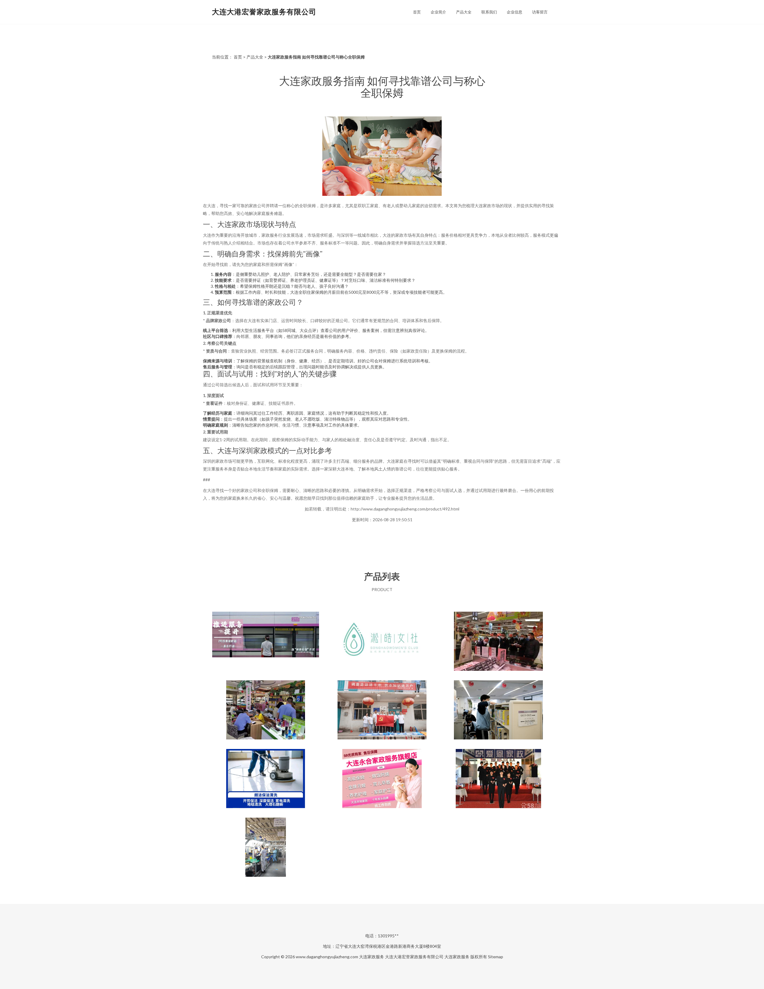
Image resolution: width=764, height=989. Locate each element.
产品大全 (464, 12)
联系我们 (489, 12)
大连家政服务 (371, 956)
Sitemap (495, 956)
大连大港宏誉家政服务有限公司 (264, 11)
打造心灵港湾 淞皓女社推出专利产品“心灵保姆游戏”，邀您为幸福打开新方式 (382, 642)
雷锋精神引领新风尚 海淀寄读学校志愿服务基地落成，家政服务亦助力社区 (498, 710)
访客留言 (540, 12)
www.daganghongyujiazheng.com (327, 956)
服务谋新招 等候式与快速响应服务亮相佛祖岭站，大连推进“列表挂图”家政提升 (265, 642)
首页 (417, 12)
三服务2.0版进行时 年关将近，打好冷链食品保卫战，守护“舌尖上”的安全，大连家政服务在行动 (498, 642)
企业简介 (438, 12)
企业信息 (514, 12)
